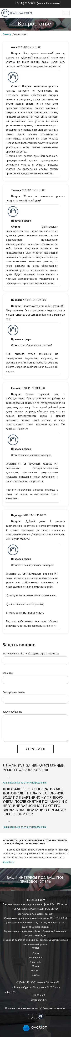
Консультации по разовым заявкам (36, 913)
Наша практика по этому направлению (25, 782)
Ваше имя (8, 673)
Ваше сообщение (12, 711)
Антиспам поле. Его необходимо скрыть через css (31, 653)
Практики (35, 974)
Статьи (35, 953)
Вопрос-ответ (36, 957)
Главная (7, 34)
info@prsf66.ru (39, 999)
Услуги (35, 966)
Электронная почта (14, 692)
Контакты (35, 970)
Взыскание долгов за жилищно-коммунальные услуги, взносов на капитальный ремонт (35, 942)
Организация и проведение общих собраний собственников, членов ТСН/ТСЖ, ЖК (35, 933)
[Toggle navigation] (66, 13)
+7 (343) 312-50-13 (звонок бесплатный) (37, 3)
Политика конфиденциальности (21, 1008)
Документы (35, 961)
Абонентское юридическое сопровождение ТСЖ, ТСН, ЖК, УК (36, 918)
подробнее (8, 862)
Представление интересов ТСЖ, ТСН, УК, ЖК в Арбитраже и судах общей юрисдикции (35, 924)
